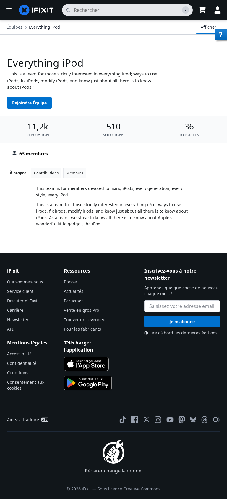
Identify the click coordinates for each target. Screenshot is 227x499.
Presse (70, 282)
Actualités (73, 291)
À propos (18, 172)
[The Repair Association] (216, 419)
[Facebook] (134, 419)
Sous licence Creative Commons (129, 489)
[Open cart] (202, 10)
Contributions (46, 172)
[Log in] (217, 10)
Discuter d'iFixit (22, 300)
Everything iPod (44, 27)
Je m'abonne (182, 321)
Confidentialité (21, 363)
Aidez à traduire (23, 419)
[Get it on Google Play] (88, 383)
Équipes (14, 27)
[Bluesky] (193, 420)
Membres (74, 172)
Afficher (208, 27)
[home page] (36, 10)
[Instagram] (158, 419)
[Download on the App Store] (86, 364)
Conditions (17, 372)
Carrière (15, 310)
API (10, 329)
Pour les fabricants (82, 329)
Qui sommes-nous (25, 282)
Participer (73, 300)
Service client (20, 291)
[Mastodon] (181, 419)
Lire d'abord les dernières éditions (184, 333)
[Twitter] (146, 419)
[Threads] (204, 419)
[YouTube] (170, 419)
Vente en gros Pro (81, 310)
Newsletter (18, 319)
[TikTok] (122, 419)
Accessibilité (19, 354)
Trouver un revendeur (85, 319)
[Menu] (9, 10)
